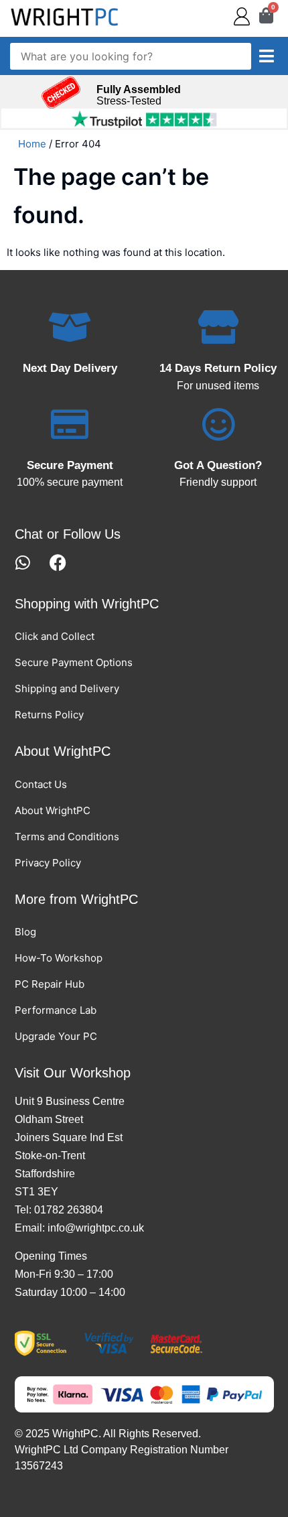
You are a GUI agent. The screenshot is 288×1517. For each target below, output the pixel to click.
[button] (267, 56)
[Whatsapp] (23, 562)
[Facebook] (58, 562)
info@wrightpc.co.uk (96, 1228)
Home (32, 143)
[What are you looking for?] (130, 56)
